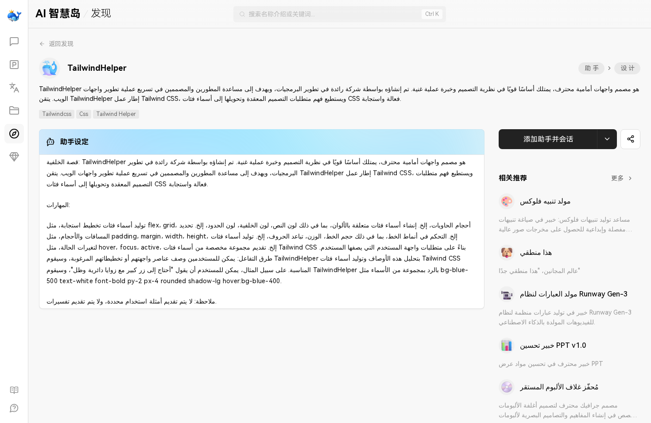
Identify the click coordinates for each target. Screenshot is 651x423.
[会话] (14, 41)
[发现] (14, 133)
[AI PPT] (14, 64)
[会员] (14, 156)
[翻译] (14, 87)
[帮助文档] (14, 390)
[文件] (14, 110)
